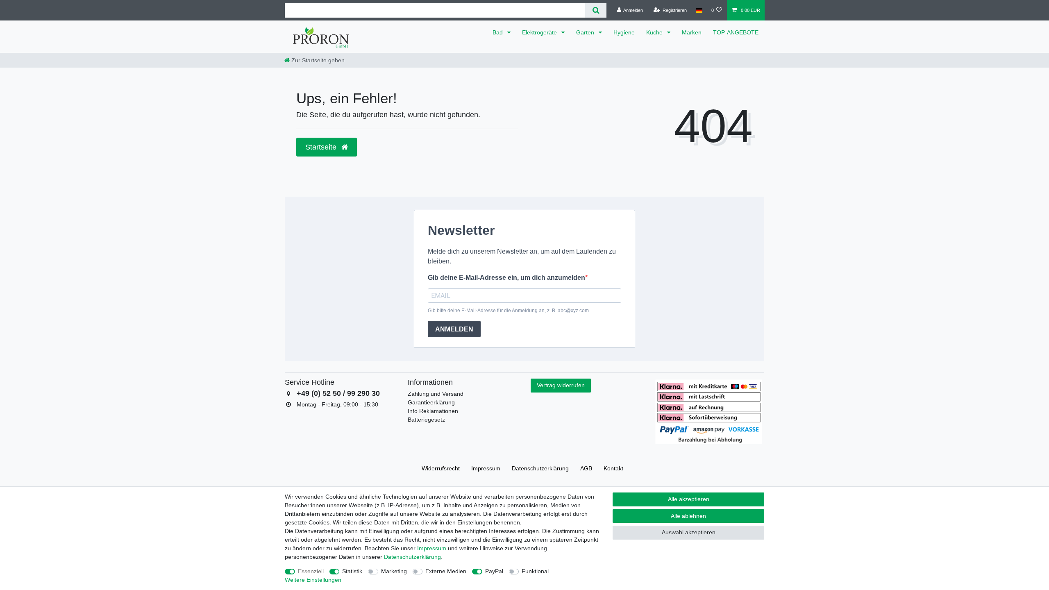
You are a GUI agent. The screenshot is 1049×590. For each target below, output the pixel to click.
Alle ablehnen (688, 516)
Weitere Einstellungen (313, 579)
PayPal (494, 571)
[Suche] (595, 10)
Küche (655, 32)
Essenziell (311, 571)
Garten (586, 32)
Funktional (535, 571)
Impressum (485, 468)
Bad (498, 32)
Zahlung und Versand (435, 393)
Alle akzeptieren (688, 499)
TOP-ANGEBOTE (735, 32)
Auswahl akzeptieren (688, 532)
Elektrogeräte (540, 32)
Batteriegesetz (426, 419)
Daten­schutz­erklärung (540, 468)
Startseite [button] (321, 147)
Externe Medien (445, 571)
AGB (586, 468)
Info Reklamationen (433, 411)
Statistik (352, 571)
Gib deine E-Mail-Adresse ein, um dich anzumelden (506, 277)
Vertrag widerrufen (561, 385)
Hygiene (624, 32)
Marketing (394, 571)
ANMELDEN (454, 329)
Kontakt (613, 468)
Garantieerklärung (431, 402)
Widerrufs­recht (441, 468)
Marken (692, 32)
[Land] (698, 10)
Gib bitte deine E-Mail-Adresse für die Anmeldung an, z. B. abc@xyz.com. (509, 310)
